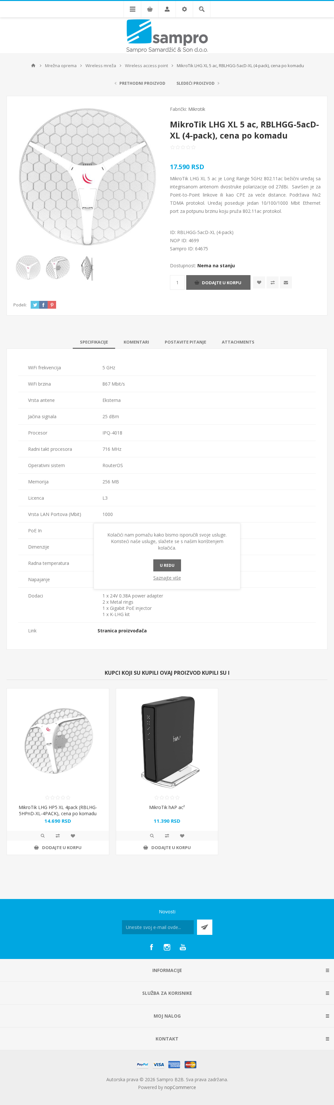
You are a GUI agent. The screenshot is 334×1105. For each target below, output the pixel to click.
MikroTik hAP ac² (167, 807)
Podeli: (20, 305)
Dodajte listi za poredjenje (272, 282)
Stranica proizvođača (122, 630)
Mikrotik (196, 109)
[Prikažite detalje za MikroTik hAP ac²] (167, 739)
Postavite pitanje (185, 342)
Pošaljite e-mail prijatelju (286, 282)
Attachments (238, 342)
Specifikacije (94, 342)
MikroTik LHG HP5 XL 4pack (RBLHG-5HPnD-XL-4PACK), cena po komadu (58, 810)
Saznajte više (167, 578)
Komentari (136, 342)
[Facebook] (151, 947)
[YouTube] (182, 947)
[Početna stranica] (33, 65)
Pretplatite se (204, 927)
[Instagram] (167, 947)
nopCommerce (180, 1087)
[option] (28, 267)
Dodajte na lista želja (259, 282)
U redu (167, 565)
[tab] (94, 342)
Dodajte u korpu (221, 283)
